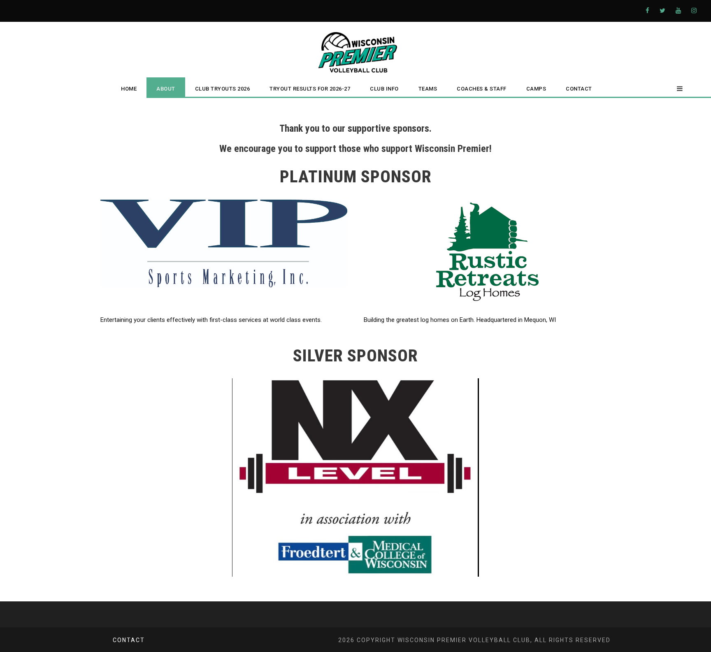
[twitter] (662, 10)
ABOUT (165, 89)
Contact (129, 640)
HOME (129, 89)
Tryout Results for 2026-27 (310, 89)
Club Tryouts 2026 (222, 89)
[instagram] (694, 10)
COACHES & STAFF (482, 89)
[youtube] (678, 10)
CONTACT (579, 89)
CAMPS (536, 89)
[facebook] (647, 10)
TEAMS (427, 89)
